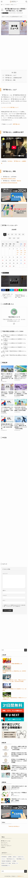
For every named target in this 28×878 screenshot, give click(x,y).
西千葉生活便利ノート (6, 865)
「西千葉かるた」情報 (9, 80)
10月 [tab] (10, 238)
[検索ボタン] (26, 1)
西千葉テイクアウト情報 (6, 863)
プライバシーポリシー (6, 845)
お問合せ (3, 847)
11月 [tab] (14, 238)
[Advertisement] (14, 51)
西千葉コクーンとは (5, 840)
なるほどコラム (21, 856)
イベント (3, 858)
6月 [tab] (12, 234)
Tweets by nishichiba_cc (14, 826)
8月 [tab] (19, 234)
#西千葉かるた (16, 124)
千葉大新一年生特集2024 (6, 861)
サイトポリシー (4, 844)
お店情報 (9, 856)
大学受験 (14, 861)
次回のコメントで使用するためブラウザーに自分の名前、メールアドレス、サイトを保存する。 (14, 606)
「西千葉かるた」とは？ (10, 75)
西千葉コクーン (21, 876)
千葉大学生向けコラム (11, 858)
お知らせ (14, 856)
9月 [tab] (23, 234)
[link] (14, 324)
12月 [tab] (18, 238)
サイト (4, 600)
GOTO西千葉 (4, 856)
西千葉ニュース (5, 272)
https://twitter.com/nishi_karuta (8, 178)
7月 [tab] (16, 234)
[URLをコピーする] (25, 290)
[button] (3, 290)
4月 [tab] (5, 234)
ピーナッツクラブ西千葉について (10, 107)
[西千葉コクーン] (14, 1)
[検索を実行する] (25, 650)
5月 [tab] (8, 234)
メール (4, 595)
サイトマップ (4, 842)
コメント (5, 573)
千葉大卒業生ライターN (14, 317)
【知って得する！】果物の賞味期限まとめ (12, 663)
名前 (4, 590)
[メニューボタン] (1, 1)
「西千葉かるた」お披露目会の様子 (13, 77)
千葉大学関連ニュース (20, 858)
